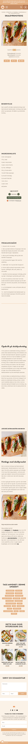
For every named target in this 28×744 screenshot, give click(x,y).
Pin (14, 60)
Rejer (16, 611)
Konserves (18, 593)
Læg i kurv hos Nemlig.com (14, 197)
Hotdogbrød (10, 590)
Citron (19, 603)
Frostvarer (19, 595)
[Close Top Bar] (27, 2)
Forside (3, 12)
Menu (7, 7)
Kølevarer (16, 598)
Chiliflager (10, 600)
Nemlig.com (18, 200)
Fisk (14, 606)
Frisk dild (7, 606)
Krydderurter (8, 611)
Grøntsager (17, 608)
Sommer (14, 613)
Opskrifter (8, 12)
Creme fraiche (7, 598)
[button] (2, 741)
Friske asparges (11, 603)
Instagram (7, 530)
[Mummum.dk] (14, 706)
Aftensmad (15, 12)
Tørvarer (18, 590)
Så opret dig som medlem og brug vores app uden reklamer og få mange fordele (14, 2)
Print (22, 60)
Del (7, 60)
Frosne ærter (9, 595)
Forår (22, 611)
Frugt (9, 608)
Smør (23, 598)
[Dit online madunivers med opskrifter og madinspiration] (2, 7)
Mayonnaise (10, 593)
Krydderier (19, 600)
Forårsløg (20, 606)
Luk (26, 708)
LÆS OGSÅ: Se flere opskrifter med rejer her (13, 428)
